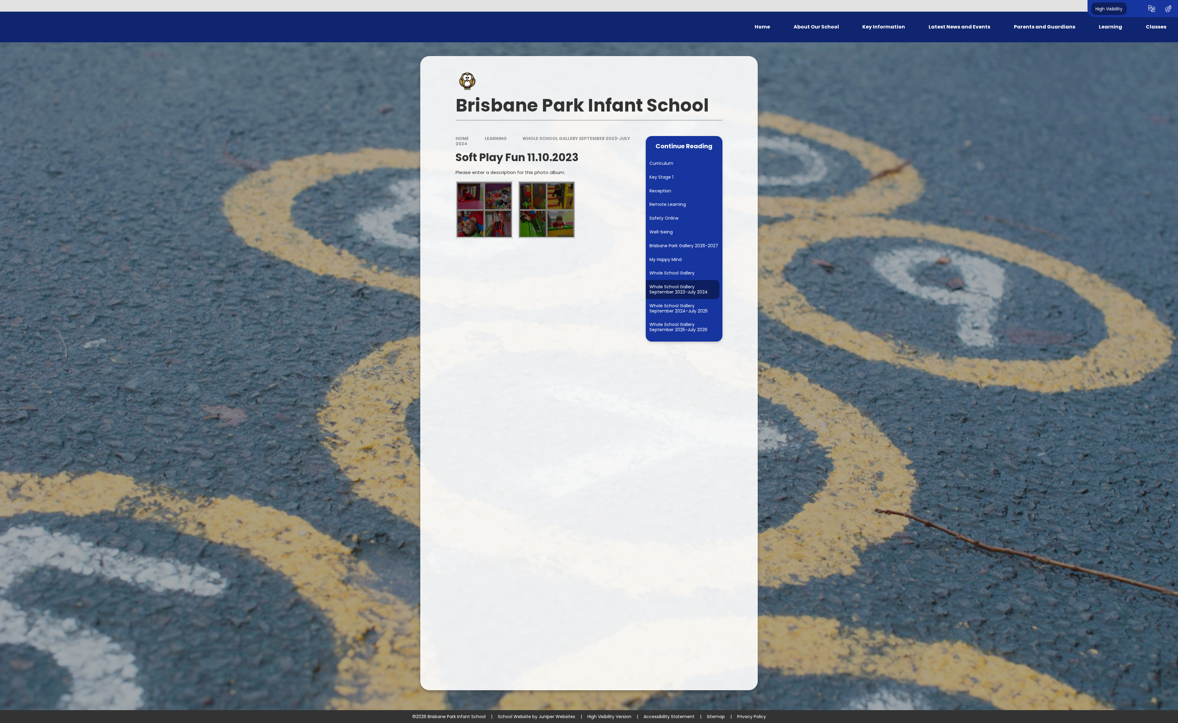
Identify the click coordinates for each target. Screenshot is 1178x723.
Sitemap (716, 717)
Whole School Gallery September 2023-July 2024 (543, 141)
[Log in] (1168, 9)
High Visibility (1108, 9)
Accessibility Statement (669, 717)
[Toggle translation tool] (1151, 9)
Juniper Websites (557, 717)
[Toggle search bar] (1135, 9)
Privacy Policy (751, 717)
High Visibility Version (609, 717)
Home (462, 138)
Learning (496, 138)
